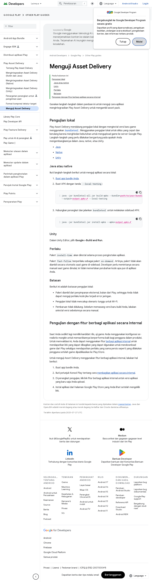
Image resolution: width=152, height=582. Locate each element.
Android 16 (103, 487)
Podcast (47, 519)
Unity (58, 157)
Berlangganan (113, 574)
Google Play (12, 15)
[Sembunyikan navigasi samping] (36, 577)
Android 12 (103, 506)
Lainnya (35, 3)
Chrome (47, 542)
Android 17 (103, 482)
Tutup (122, 41)
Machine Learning (66, 488)
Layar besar (85, 485)
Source (46, 504)
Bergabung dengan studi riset (140, 506)
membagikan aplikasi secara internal (116, 372)
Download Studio (120, 508)
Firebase (47, 547)
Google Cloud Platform (54, 552)
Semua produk (50, 557)
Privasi (64, 508)
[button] (17, 38)
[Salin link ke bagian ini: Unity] (60, 234)
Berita (46, 509)
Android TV (85, 509)
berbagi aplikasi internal (118, 341)
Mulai (139, 41)
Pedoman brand (69, 568)
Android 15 (103, 491)
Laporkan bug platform (140, 483)
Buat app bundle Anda (67, 178)
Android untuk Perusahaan (50, 494)
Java (58, 147)
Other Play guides (38, 15)
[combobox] (72, 3)
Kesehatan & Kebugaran (67, 495)
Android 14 (103, 496)
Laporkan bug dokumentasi (140, 490)
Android (47, 488)
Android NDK (122, 514)
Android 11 (103, 510)
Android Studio (130, 3)
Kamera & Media (66, 502)
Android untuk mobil (86, 502)
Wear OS (84, 490)
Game (65, 482)
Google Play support (139, 497)
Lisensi (56, 568)
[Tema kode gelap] (137, 192)
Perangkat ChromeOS (85, 495)
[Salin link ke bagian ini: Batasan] (64, 280)
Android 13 (103, 501)
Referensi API (122, 502)
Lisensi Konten (124, 404)
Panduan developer (120, 496)
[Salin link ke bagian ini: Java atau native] (75, 166)
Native (59, 152)
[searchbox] (20, 26)
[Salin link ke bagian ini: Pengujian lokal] (78, 120)
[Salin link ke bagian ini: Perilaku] (63, 249)
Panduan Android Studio (123, 489)
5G (63, 513)
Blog (45, 514)
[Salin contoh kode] (140, 192)
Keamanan (48, 500)
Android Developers (58, 55)
